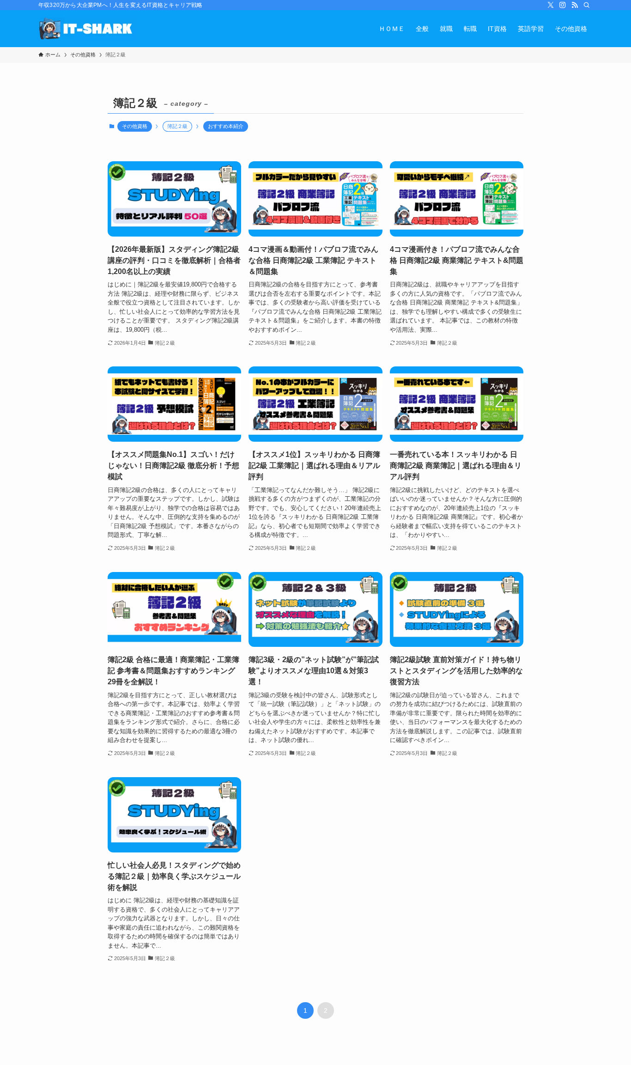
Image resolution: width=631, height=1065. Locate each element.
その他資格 (134, 126)
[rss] (575, 5)
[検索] (587, 5)
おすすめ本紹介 (225, 126)
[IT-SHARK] (87, 29)
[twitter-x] (551, 5)
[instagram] (563, 5)
